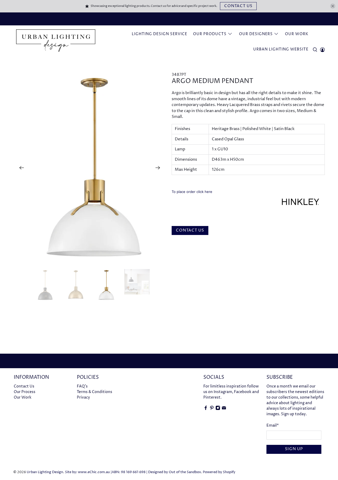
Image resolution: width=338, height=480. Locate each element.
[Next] (158, 168)
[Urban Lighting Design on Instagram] (217, 409)
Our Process (24, 391)
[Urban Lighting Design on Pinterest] (211, 409)
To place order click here (192, 192)
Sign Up (294, 449)
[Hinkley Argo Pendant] (89, 168)
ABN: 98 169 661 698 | (129, 472)
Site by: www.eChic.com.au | (88, 472)
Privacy (83, 397)
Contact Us (238, 6)
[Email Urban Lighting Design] (224, 409)
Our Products (210, 33)
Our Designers (256, 33)
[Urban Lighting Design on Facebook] (205, 409)
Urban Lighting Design (45, 472)
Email (272, 425)
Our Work (296, 33)
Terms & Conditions (94, 391)
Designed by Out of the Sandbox (174, 472)
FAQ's (82, 386)
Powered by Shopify (219, 472)
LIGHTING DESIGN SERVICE (159, 33)
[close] (332, 6)
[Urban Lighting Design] (55, 40)
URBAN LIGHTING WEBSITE (280, 49)
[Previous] (21, 168)
